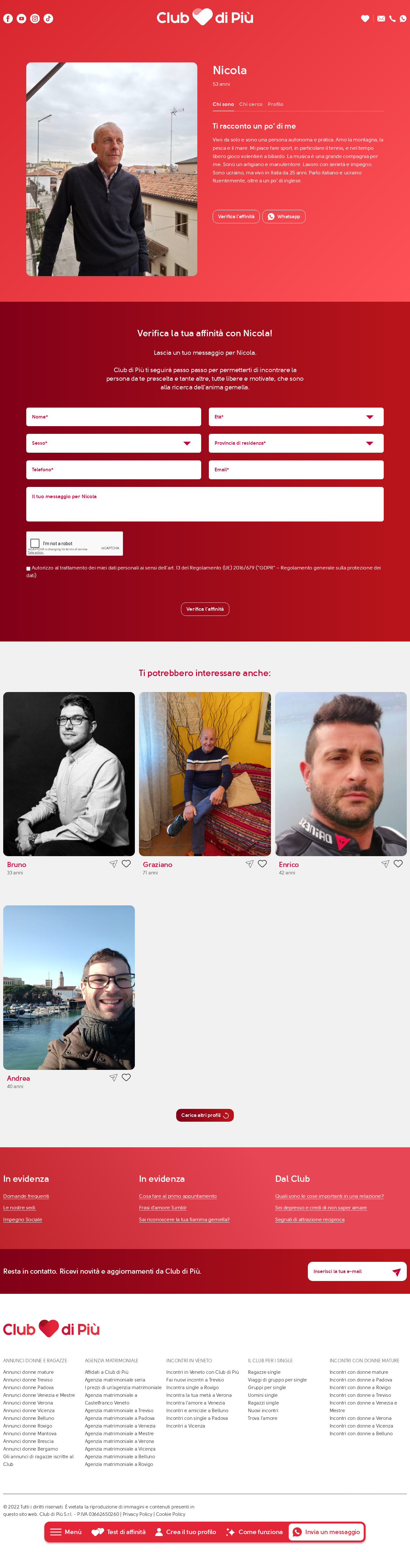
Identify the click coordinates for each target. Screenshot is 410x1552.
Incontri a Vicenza (185, 1426)
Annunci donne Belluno (28, 1418)
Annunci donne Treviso (27, 1380)
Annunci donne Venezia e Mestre (39, 1395)
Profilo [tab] (275, 104)
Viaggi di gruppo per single (277, 1380)
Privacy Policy (137, 1514)
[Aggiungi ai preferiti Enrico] (398, 865)
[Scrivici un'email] (381, 17)
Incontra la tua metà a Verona (199, 1395)
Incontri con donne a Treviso (360, 1395)
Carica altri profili (201, 1115)
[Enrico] (341, 774)
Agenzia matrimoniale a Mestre (119, 1434)
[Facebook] (8, 17)
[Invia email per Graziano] (250, 864)
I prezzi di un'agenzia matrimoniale (123, 1387)
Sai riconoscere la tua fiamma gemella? (184, 1219)
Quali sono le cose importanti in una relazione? (329, 1196)
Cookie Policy (170, 1514)
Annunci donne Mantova (29, 1434)
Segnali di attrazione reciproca (310, 1219)
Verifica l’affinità (236, 216)
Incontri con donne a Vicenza (361, 1426)
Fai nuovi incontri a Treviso (195, 1380)
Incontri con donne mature (359, 1372)
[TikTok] (48, 17)
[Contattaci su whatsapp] (403, 17)
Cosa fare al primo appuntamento (178, 1196)
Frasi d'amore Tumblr (162, 1208)
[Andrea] (69, 987)
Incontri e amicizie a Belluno (197, 1410)
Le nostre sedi (20, 1208)
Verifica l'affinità (205, 609)
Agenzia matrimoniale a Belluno (120, 1457)
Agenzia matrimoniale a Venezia (120, 1426)
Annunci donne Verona (28, 1403)
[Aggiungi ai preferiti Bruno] (126, 865)
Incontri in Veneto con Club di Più (202, 1372)
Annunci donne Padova (28, 1387)
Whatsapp (288, 216)
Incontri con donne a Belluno (361, 1434)
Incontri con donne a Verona (361, 1418)
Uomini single (263, 1395)
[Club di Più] (205, 17)
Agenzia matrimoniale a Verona (119, 1441)
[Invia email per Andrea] (114, 1078)
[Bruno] (69, 774)
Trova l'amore (262, 1418)
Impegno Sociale (22, 1219)
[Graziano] (205, 774)
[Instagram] (35, 17)
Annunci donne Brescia (28, 1441)
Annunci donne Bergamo (30, 1449)
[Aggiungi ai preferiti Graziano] (262, 865)
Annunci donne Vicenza (28, 1410)
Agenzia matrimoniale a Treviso (119, 1410)
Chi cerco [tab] (251, 104)
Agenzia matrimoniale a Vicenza (120, 1449)
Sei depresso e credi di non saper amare (321, 1208)
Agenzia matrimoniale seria (115, 1380)
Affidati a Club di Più (106, 1372)
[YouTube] (21, 17)
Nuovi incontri (263, 1410)
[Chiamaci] (392, 17)
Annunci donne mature (28, 1372)
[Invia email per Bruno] (114, 864)
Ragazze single (264, 1372)
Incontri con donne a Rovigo (360, 1387)
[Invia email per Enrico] (385, 864)
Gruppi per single (267, 1387)
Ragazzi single (263, 1403)
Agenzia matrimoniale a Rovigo (119, 1464)
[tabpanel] (298, 153)
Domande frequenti (26, 1196)
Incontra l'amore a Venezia (195, 1403)
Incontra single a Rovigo (192, 1387)
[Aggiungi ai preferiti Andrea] (126, 1078)
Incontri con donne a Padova (361, 1380)
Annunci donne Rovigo (27, 1426)
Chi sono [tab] (223, 104)
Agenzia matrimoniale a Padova (120, 1418)
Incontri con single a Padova (197, 1418)
